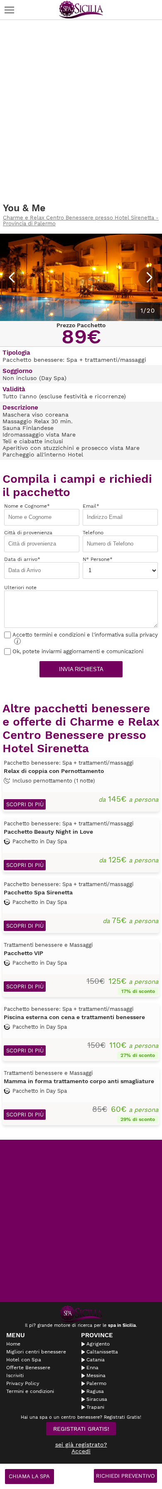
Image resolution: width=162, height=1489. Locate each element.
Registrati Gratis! (81, 1428)
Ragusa (95, 1391)
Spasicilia (81, 10)
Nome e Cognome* (27, 506)
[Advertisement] (81, 111)
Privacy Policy (22, 1383)
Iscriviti (15, 1375)
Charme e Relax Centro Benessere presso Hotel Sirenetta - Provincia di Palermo (81, 221)
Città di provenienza (28, 533)
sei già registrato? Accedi (81, 1447)
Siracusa (96, 1399)
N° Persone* (98, 559)
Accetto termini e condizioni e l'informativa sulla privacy (85, 638)
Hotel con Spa (23, 1360)
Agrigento (98, 1344)
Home (13, 1344)
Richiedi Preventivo (125, 1476)
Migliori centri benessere (36, 1352)
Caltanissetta (102, 1352)
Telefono (93, 533)
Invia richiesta (81, 669)
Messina (96, 1375)
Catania (95, 1360)
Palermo (96, 1383)
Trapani (95, 1407)
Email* (91, 506)
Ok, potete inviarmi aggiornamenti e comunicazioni (77, 651)
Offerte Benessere (28, 1367)
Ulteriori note (20, 587)
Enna (92, 1367)
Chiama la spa (29, 1476)
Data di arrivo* (22, 559)
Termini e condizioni (30, 1391)
